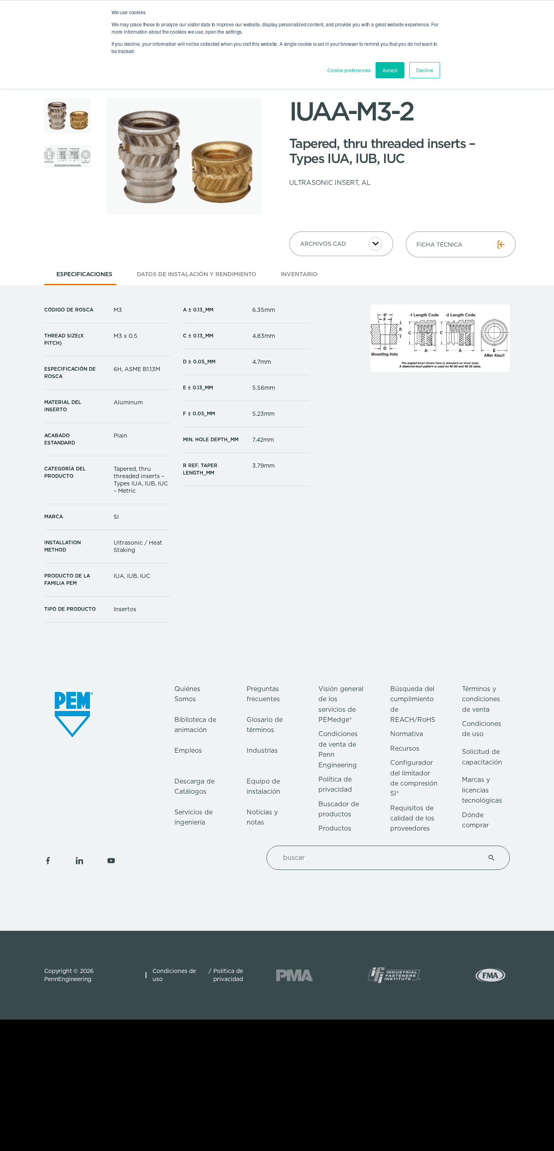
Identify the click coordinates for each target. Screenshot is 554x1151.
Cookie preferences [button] (349, 70)
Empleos (188, 750)
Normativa (406, 734)
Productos (334, 828)
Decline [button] (424, 70)
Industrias (262, 750)
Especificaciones (84, 274)
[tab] (84, 276)
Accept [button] (389, 70)
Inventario (299, 274)
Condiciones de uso (174, 975)
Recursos (404, 748)
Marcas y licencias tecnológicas (482, 790)
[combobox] (378, 858)
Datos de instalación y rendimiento (196, 274)
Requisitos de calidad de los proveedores (412, 818)
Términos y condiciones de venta (481, 699)
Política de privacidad (228, 975)
